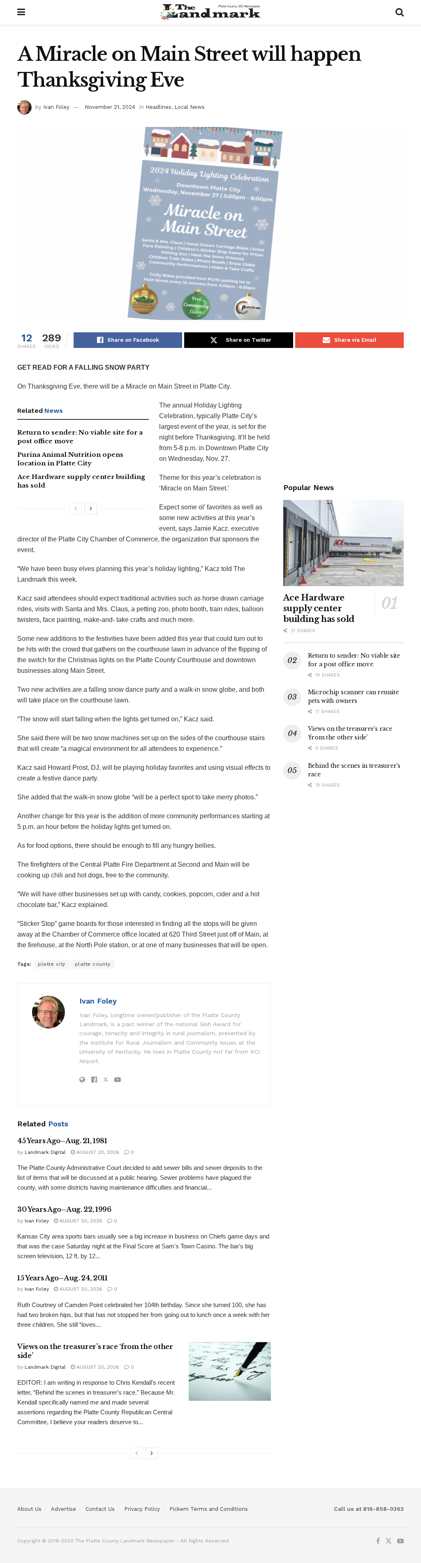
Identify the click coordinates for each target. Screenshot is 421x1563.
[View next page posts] (91, 508)
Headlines (158, 107)
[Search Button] (400, 12)
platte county (93, 964)
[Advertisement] (343, 413)
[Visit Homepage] (210, 12)
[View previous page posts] (75, 508)
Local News (189, 107)
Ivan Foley (56, 107)
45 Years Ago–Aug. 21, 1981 (62, 1141)
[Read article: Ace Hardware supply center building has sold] (343, 543)
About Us (29, 1509)
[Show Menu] (21, 12)
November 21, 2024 (110, 107)
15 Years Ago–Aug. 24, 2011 (62, 1278)
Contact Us (100, 1509)
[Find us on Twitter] (388, 1541)
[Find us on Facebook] (378, 1541)
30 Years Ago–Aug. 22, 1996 (64, 1209)
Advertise (63, 1509)
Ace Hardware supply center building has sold (318, 608)
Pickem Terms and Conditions (208, 1509)
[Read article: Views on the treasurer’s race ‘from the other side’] (230, 1371)
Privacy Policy (142, 1509)
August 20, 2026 (97, 1152)
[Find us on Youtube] (400, 1541)
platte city (51, 964)
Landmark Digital (45, 1152)
